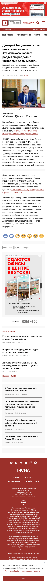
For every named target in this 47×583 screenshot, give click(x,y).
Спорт (37, 35)
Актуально (6, 342)
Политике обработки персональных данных (22, 571)
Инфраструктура (8, 356)
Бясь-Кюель (8, 248)
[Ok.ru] (27, 321)
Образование (9, 394)
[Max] (35, 462)
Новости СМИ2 (9, 376)
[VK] (11, 462)
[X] (35, 321)
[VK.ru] (24, 321)
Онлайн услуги (32, 481)
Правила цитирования (23, 532)
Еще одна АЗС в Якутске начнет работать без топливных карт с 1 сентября (21, 423)
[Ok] (16, 462)
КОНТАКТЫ (29, 478)
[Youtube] (26, 462)
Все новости (7, 35)
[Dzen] (19, 116)
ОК (23, 578)
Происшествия (24, 35)
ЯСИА (26, 75)
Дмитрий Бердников (23, 248)
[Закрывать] (44, 562)
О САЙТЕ (16, 478)
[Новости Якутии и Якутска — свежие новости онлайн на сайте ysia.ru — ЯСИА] (11, 23)
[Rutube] (30, 462)
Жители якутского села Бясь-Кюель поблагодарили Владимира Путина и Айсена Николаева (20, 366)
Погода (7, 442)
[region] (23, 571)
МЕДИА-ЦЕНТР (14, 481)
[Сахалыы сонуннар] (28, 23)
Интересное (9, 413)
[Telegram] (31, 321)
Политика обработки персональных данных (23, 553)
